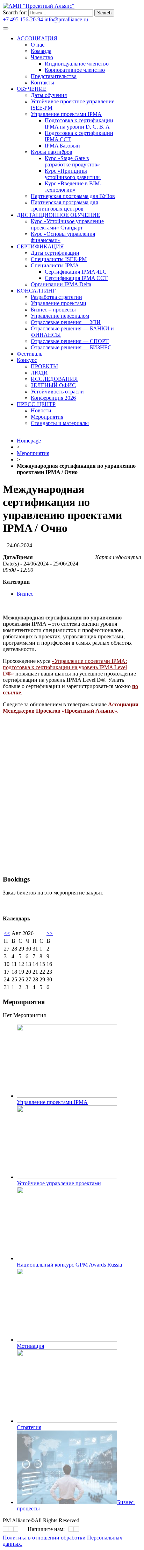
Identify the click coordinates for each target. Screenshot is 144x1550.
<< (7, 933)
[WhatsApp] (71, 1529)
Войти (97, 19)
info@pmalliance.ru (66, 19)
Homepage (29, 441)
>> (49, 933)
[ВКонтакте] (5, 1529)
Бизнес (25, 594)
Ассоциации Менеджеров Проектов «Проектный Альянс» (70, 707)
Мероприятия (33, 453)
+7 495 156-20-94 (23, 19)
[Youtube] (16, 1529)
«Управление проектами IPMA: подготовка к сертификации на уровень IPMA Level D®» (65, 667)
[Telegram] (10, 1529)
